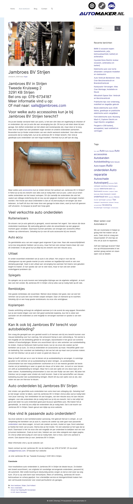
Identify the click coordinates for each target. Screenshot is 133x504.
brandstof (96, 189)
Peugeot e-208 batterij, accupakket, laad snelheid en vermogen (106, 128)
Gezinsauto (98, 191)
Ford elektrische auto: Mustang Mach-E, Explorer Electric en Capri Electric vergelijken (107, 119)
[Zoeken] (118, 28)
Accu (95, 151)
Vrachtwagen (106, 207)
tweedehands (104, 202)
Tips (114, 199)
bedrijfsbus (104, 186)
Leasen (113, 194)
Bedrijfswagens (113, 186)
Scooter (96, 200)
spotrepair (109, 200)
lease (102, 194)
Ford (114, 189)
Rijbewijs (116, 197)
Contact (44, 9)
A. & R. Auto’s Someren (19, 492)
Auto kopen (100, 165)
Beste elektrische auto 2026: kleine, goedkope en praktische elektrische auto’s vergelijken (107, 110)
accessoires (28, 190)
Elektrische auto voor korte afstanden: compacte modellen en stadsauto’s (107, 71)
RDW (106, 197)
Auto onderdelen (16, 488)
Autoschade (101, 178)
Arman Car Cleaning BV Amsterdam (23, 490)
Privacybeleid (66, 501)
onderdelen (13, 424)
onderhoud (99, 196)
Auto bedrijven (24, 9)
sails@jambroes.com (48, 105)
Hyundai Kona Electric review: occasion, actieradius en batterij (106, 62)
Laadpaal (111, 191)
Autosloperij (101, 182)
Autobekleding (102, 161)
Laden (116, 191)
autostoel (111, 183)
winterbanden (114, 207)
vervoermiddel (98, 205)
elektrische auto (106, 189)
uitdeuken (111, 202)
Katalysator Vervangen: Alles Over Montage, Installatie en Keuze (106, 89)
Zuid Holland (31, 485)
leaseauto (107, 194)
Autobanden (101, 157)
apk (98, 151)
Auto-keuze (109, 151)
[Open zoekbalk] (52, 9)
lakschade (97, 194)
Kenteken (105, 191)
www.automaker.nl (79, 501)
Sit (55, 501)
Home (12, 9)
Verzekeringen (98, 207)
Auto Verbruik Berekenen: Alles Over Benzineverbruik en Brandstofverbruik (107, 80)
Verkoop (116, 202)
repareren (111, 197)
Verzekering (107, 205)
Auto (102, 150)
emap (58, 501)
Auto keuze (115, 162)
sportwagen (102, 200)
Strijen (24, 485)
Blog (35, 9)
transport (97, 202)
